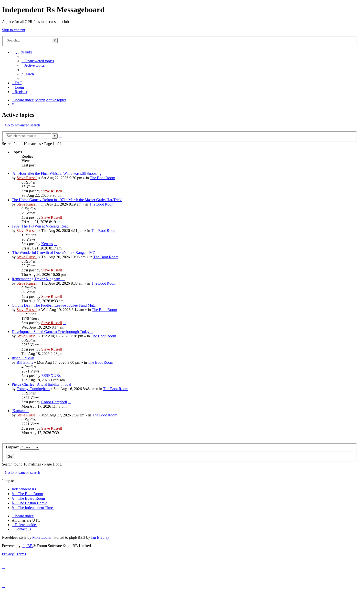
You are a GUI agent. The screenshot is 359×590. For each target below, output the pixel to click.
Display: (13, 447)
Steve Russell (27, 178)
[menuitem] (37, 61)
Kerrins (47, 244)
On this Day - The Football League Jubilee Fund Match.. (55, 305)
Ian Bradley (100, 537)
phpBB (27, 546)
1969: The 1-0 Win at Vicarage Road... (42, 226)
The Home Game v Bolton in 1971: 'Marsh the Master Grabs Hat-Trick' (67, 200)
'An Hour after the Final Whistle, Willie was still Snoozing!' (57, 173)
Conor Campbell (54, 402)
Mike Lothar (42, 537)
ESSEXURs (51, 375)
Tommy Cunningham (33, 389)
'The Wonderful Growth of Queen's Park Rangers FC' (53, 252)
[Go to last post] (64, 191)
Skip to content (13, 30)
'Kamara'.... (20, 411)
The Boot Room (102, 178)
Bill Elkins (25, 362)
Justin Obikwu (23, 358)
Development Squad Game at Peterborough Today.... (52, 332)
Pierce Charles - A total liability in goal (41, 384)
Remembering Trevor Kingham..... (38, 279)
